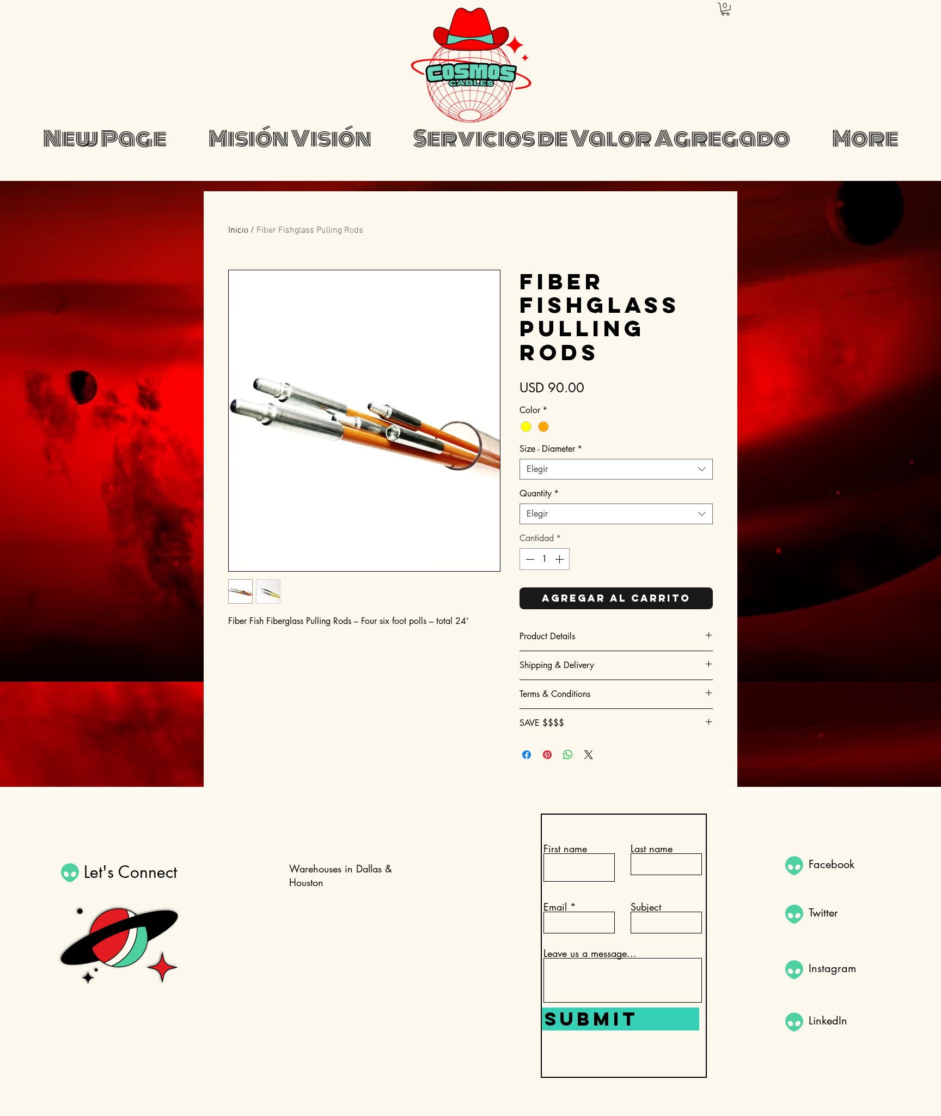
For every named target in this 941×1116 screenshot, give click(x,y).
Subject (646, 907)
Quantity (539, 493)
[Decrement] (528, 559)
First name (565, 848)
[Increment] (560, 559)
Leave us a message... (590, 953)
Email (555, 907)
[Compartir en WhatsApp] (568, 754)
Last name (652, 848)
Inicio (238, 230)
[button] (725, 9)
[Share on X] (588, 754)
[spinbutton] (544, 559)
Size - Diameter (551, 449)
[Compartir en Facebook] (526, 754)
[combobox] (616, 469)
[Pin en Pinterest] (547, 754)
